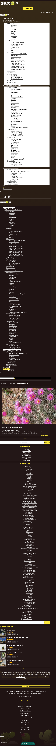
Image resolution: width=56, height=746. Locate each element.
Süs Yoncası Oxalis (29, 555)
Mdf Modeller (28, 483)
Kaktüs (30, 674)
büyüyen (2, 674)
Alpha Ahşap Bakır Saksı (29, 507)
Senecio (30, 564)
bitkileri (38, 672)
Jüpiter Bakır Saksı (29, 500)
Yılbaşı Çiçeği (28, 614)
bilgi (31, 672)
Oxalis (28, 610)
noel (6, 677)
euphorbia (19, 674)
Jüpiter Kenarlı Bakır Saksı (29, 501)
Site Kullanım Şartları (25, 711)
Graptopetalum (30, 545)
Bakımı (28, 672)
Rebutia (30, 597)
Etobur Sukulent (29, 542)
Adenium (29, 530)
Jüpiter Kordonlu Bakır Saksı (29, 503)
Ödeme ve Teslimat (25, 708)
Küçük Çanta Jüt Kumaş (29, 520)
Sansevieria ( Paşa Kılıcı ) (29, 599)
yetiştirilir (22, 679)
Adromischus (29, 532)
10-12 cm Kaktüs (29, 584)
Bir (33, 672)
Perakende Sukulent (28, 527)
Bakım (24, 672)
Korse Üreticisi (25, 727)
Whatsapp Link (25, 722)
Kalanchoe (29, 550)
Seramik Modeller (28, 523)
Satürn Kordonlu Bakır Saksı (29, 506)
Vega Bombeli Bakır (29, 497)
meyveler (42, 674)
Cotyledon (29, 536)
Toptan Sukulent (28, 568)
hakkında (23, 674)
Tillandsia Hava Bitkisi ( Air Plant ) (29, 567)
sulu (39, 677)
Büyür (49, 672)
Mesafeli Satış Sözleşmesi (25, 706)
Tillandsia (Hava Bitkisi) (28, 613)
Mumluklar (29, 480)
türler (41, 677)
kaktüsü (34, 674)
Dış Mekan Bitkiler (26, 457)
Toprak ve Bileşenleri (26, 619)
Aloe (29, 535)
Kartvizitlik (29, 491)
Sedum (29, 559)
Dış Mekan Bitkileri (26, 616)
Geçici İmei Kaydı (25, 729)
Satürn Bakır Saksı (29, 504)
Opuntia (30, 596)
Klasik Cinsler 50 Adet (29, 570)
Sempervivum (29, 562)
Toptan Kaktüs (28, 600)
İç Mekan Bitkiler (26, 455)
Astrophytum (29, 585)
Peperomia (29, 558)
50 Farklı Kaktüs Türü (29, 605)
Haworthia (29, 547)
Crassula (29, 538)
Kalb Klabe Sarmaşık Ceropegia (29, 549)
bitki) (35, 672)
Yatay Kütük (29, 471)
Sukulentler (27, 526)
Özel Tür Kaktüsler (30, 579)
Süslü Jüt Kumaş (29, 516)
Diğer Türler (26, 460)
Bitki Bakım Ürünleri (27, 617)
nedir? (3, 677)
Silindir (29, 477)
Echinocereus (29, 587)
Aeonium (29, 533)
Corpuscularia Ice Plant (30, 539)
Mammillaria (29, 593)
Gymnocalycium (29, 591)
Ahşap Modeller (28, 468)
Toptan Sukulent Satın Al (25, 718)
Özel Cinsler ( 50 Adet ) (29, 571)
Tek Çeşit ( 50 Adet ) (29, 573)
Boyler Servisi (25, 725)
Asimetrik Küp (29, 474)
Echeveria (29, 541)
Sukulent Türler (6, 430)
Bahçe (26, 458)
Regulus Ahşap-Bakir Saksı (30, 510)
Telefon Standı (29, 489)
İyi (29, 678)
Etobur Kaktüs (29, 588)
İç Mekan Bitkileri (26, 607)
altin (13, 672)
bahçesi (21, 672)
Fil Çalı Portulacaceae (29, 561)
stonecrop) (9, 677)
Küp (30, 472)
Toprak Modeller (28, 513)
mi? (45, 674)
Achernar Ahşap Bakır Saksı (29, 509)
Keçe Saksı (25, 720)
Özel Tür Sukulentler (29, 529)
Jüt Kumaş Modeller (28, 515)
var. (44, 677)
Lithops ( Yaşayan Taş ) (29, 553)
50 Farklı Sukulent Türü (29, 574)
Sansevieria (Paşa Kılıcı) (29, 565)
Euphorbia (29, 590)
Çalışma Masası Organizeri (30, 486)
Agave (9, 672)
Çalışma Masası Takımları (29, 484)
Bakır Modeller (28, 494)
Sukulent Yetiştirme (27, 452)
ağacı (16, 672)
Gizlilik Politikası (25, 715)
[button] (0, 191)
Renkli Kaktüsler (29, 582)
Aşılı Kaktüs (30, 581)
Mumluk (28, 524)
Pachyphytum (29, 556)
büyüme (45, 672)
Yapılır (47, 677)
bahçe (18, 672)
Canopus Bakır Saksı (29, 498)
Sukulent (26, 449)
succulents (14, 677)
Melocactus (30, 594)
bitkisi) (41, 672)
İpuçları (27, 678)
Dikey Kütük (30, 469)
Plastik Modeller (28, 512)
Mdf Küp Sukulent (29, 487)
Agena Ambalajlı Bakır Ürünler (30, 495)
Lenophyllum (29, 552)
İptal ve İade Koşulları (25, 713)
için (26, 674)
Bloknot (30, 492)
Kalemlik (29, 478)
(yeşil (2, 672)
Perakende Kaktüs (28, 578)
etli (15, 674)
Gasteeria (29, 544)
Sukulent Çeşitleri (33, 677)
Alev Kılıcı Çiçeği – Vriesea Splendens (28, 608)
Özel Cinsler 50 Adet (29, 603)
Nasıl (48, 674)
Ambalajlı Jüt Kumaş (29, 518)
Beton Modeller (28, 521)
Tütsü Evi (29, 481)
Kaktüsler (26, 454)
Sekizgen (29, 475)
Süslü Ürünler (26, 466)
